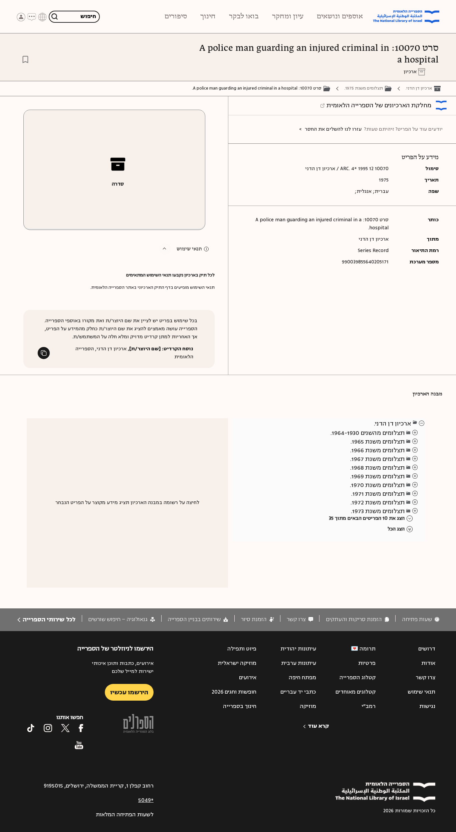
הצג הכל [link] (396, 528)
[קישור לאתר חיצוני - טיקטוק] (31, 728)
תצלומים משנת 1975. (363, 88)
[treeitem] (422, 423)
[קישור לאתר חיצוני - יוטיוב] (79, 745)
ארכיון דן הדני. (419, 88)
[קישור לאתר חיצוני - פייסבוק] (81, 728)
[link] (420, 619)
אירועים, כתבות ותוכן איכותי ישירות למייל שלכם (123, 667)
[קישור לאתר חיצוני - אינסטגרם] (48, 728)
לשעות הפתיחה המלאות (125, 815)
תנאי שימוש (189, 249)
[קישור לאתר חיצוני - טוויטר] (65, 728)
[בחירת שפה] (42, 16)
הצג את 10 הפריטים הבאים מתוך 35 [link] (367, 518)
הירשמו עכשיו (129, 692)
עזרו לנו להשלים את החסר (333, 129)
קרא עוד (318, 726)
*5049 (146, 800)
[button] (165, 249)
